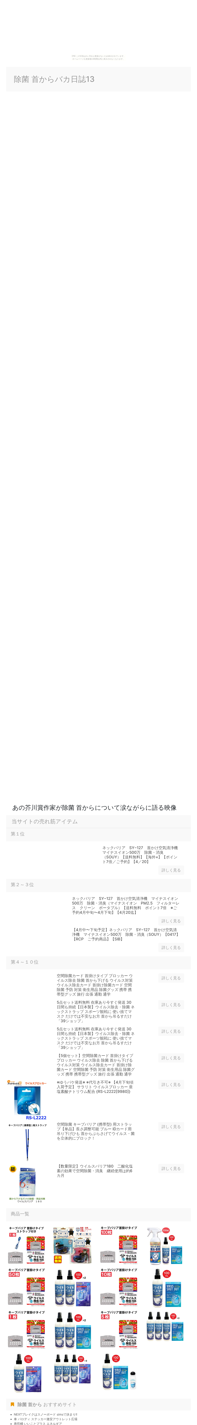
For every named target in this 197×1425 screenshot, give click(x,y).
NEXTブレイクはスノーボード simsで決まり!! (45, 1414)
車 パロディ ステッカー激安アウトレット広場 (45, 1419)
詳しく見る (171, 870)
